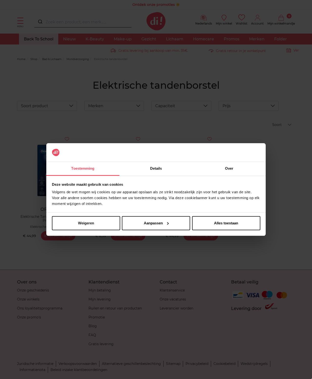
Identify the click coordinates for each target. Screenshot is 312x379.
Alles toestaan (226, 223)
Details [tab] (156, 168)
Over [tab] (229, 168)
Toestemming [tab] (82, 168)
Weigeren (86, 223)
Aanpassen (153, 223)
